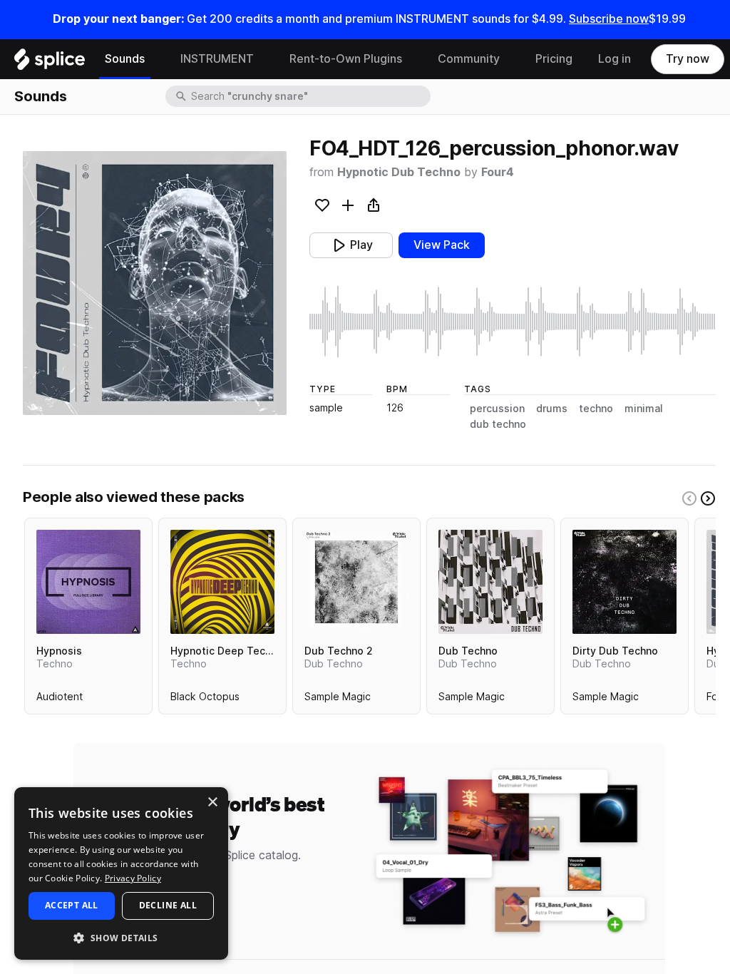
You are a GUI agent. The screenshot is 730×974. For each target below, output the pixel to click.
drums (551, 408)
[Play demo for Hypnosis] (88, 582)
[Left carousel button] (689, 498)
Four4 (497, 172)
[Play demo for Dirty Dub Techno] (624, 582)
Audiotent (59, 699)
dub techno (498, 424)
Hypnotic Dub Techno (399, 172)
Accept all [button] (71, 905)
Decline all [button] (168, 905)
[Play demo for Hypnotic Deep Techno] (222, 582)
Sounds (125, 59)
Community (469, 59)
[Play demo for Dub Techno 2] (356, 582)
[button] (121, 937)
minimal (643, 408)
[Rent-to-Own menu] (413, 59)
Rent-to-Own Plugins (345, 59)
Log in (614, 59)
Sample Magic (337, 699)
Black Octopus (205, 699)
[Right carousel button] (708, 498)
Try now (687, 59)
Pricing (553, 59)
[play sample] (512, 321)
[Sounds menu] (155, 59)
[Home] (49, 62)
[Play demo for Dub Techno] (490, 582)
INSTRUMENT (217, 59)
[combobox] (309, 96)
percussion (497, 408)
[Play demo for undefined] (154, 283)
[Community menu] (510, 59)
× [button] (212, 802)
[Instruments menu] (264, 59)
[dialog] (121, 873)
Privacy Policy (133, 878)
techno (596, 408)
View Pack (441, 245)
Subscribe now (609, 19)
